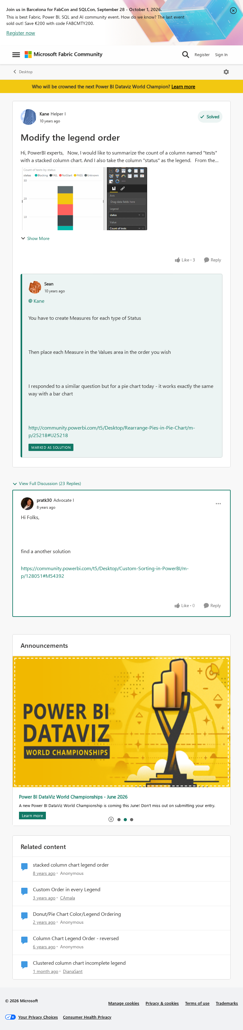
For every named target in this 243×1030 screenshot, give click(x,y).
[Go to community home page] (64, 54)
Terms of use (197, 1003)
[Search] (186, 54)
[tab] (118, 819)
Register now (20, 32)
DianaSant (73, 971)
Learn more (183, 86)
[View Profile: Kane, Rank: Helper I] (28, 117)
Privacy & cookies (162, 1003)
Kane (44, 114)
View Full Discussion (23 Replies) (50, 483)
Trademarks (227, 1003)
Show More (38, 238)
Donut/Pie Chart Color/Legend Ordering (77, 914)
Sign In (221, 54)
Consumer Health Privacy (87, 1017)
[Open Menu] (226, 71)
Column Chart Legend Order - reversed (76, 938)
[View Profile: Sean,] (34, 287)
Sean (48, 284)
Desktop (26, 71)
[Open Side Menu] (16, 54)
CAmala (67, 898)
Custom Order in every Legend (66, 889)
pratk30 (44, 500)
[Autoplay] (111, 819)
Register (202, 54)
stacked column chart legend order (71, 865)
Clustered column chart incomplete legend (79, 963)
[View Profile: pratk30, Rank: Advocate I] (27, 503)
